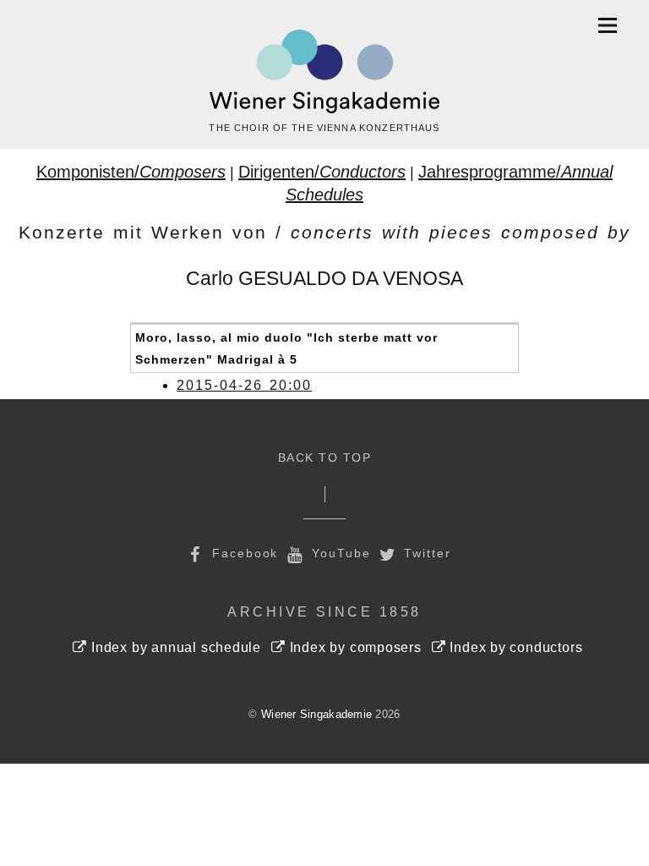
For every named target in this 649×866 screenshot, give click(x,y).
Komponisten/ (131, 171)
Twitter (425, 553)
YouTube (338, 553)
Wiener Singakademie (316, 714)
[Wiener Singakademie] (324, 72)
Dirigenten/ (322, 171)
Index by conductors (514, 647)
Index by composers (354, 647)
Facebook (242, 553)
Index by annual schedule (174, 647)
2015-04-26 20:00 (244, 385)
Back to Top (325, 458)
